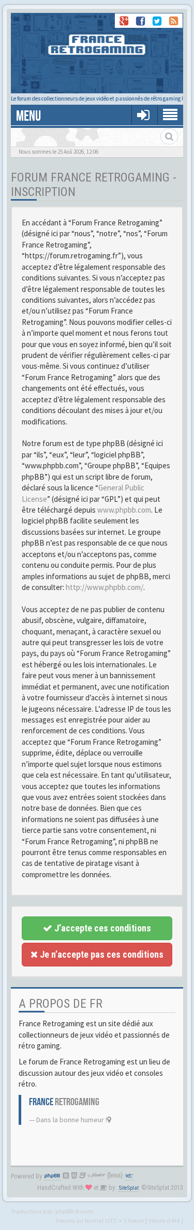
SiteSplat (129, 1188)
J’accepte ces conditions (101, 928)
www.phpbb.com (124, 510)
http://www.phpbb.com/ (104, 587)
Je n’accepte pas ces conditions (100, 954)
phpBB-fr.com (74, 1211)
